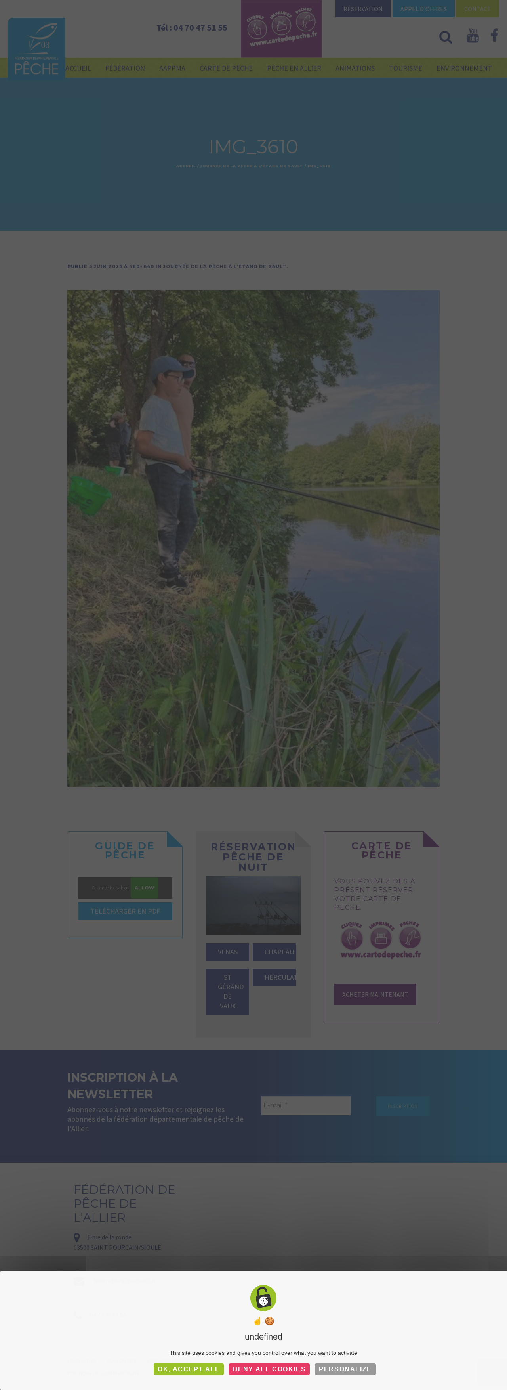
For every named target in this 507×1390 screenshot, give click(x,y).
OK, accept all (188, 1369)
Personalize (345, 1369)
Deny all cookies (269, 1369)
